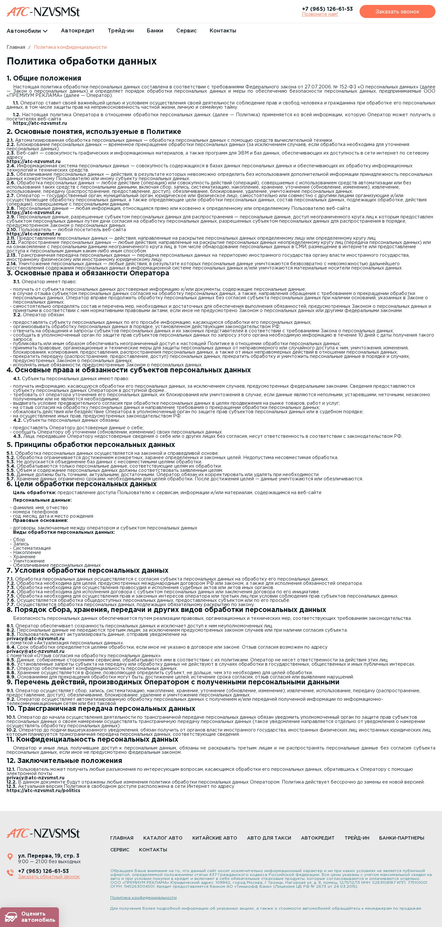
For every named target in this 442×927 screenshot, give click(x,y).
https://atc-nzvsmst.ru (40, 123)
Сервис (186, 30)
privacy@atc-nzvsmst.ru (35, 639)
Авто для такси (269, 838)
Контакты (223, 30)
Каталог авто (163, 838)
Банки (155, 30)
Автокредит (78, 30)
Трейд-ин (121, 30)
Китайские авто (214, 838)
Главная (16, 47)
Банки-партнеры (401, 838)
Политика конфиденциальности (70, 47)
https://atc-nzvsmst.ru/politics (43, 791)
